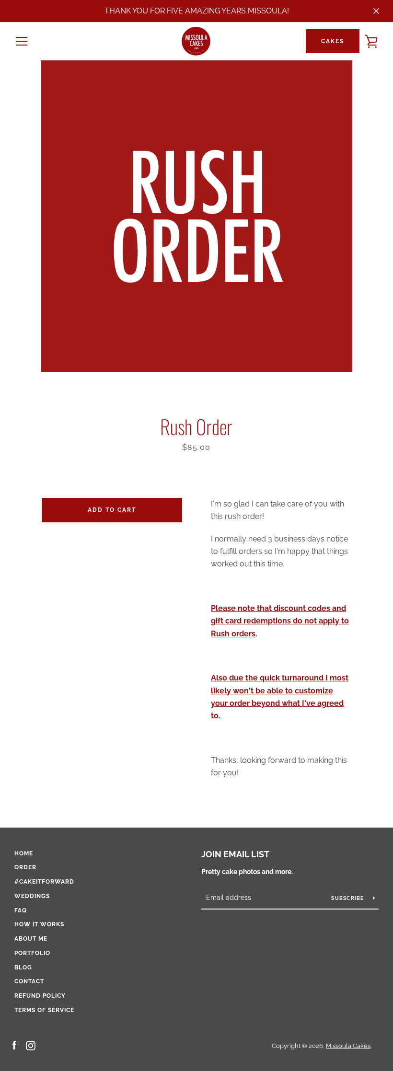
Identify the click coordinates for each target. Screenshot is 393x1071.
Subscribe (348, 898)
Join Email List (235, 854)
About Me (30, 938)
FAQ (20, 910)
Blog (23, 967)
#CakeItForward (44, 881)
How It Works (39, 924)
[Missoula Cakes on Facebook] (14, 1045)
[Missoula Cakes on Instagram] (30, 1045)
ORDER (25, 867)
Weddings (32, 896)
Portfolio (32, 953)
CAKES (332, 41)
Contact (29, 981)
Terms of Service (44, 1010)
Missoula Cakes (348, 1045)
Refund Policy (40, 995)
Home (23, 853)
